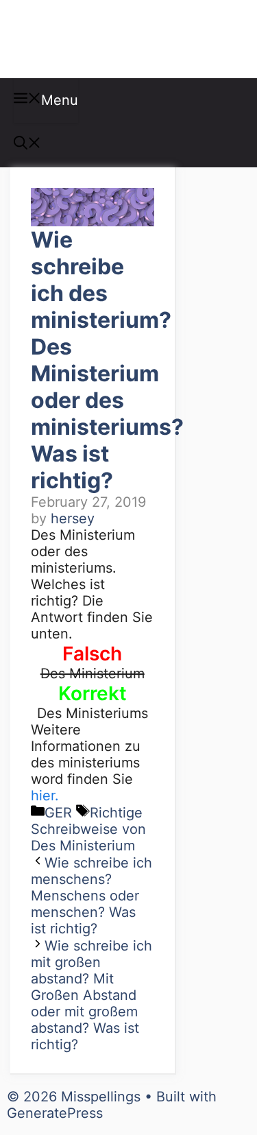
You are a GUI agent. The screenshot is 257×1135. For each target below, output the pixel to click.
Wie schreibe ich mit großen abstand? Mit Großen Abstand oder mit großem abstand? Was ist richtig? (91, 995)
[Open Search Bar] (27, 144)
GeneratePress (55, 1113)
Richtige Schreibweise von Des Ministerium (88, 829)
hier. (45, 795)
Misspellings (83, 39)
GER (58, 812)
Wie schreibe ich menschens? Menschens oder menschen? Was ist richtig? (91, 896)
